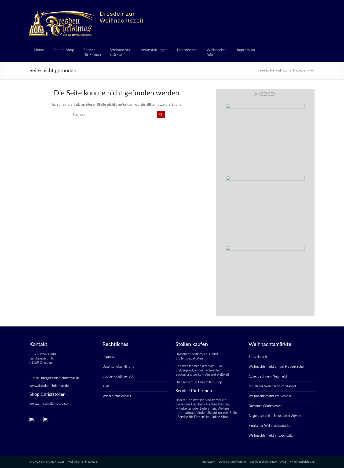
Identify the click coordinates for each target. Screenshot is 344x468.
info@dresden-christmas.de (60, 378)
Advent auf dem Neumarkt (268, 376)
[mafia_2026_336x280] (265, 248)
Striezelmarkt (258, 357)
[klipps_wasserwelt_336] (265, 106)
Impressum (246, 50)
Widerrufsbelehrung (116, 396)
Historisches (187, 50)
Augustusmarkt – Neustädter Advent (275, 416)
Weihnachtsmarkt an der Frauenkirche (276, 366)
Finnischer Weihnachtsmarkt (269, 425)
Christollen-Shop (210, 382)
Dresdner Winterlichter (265, 406)
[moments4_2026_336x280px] (265, 178)
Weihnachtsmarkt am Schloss (270, 396)
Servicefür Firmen (92, 52)
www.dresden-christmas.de (49, 386)
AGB (105, 386)
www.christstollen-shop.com (49, 403)
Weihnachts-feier (217, 52)
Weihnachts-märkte (120, 52)
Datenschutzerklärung (118, 366)
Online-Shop (63, 50)
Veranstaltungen (154, 50)
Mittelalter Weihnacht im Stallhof (272, 386)
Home (39, 50)
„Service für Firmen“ (190, 417)
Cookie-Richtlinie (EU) (118, 376)
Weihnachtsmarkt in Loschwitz (271, 435)
